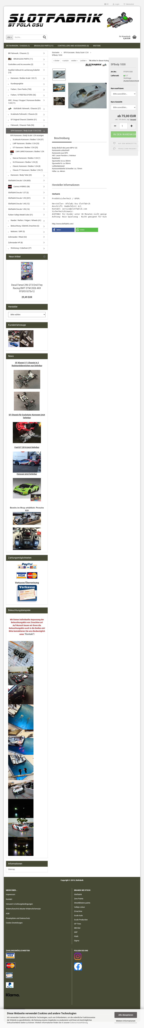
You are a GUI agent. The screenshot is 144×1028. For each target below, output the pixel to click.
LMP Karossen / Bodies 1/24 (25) (25, 143)
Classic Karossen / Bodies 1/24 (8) (26, 166)
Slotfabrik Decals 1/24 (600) (19, 180)
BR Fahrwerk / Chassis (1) (18, 46)
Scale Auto (78, 915)
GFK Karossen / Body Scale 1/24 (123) (25, 131)
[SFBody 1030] (87, 94)
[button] (106, 4)
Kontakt (9, 899)
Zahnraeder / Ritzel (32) (17, 237)
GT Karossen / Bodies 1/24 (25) (25, 147)
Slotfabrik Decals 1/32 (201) (19, 198)
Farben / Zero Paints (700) (21, 89)
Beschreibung (61, 138)
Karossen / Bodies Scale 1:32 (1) (23, 78)
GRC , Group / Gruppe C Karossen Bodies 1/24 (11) (24, 101)
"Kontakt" (29, 634)
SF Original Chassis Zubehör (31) (23, 119)
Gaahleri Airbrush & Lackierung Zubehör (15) (24, 71)
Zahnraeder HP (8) (15, 242)
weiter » (74, 61)
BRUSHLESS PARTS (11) (43, 46)
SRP (75, 932)
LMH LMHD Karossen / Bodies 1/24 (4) (27, 152)
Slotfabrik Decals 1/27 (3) (18, 193)
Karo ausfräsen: (117, 88)
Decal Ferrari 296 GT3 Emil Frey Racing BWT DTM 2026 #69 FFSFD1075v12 (27, 288)
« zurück (65, 61)
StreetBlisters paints (82, 903)
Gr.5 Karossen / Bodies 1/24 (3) (25, 162)
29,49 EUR (27, 297)
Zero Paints (78, 899)
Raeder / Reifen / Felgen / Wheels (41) (25, 220)
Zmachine (78, 911)
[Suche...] (44, 37)
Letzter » (83, 61)
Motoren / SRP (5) (17, 231)
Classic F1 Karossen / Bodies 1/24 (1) (27, 170)
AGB (7, 913)
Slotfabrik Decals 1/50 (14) (19, 209)
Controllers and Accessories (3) (73, 46)
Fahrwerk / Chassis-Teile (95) (22, 125)
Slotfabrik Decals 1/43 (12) (19, 204)
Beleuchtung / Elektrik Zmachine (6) (24, 226)
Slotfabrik (78, 894)
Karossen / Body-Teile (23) (21, 175)
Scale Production (81, 920)
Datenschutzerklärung (79, 1023)
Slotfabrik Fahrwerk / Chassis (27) (27, 108)
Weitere (97, 46)
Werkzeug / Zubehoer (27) (21, 248)
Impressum (10, 894)
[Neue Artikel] (44, 256)
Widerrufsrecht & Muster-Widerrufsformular (23, 909)
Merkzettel (129, 4)
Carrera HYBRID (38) (21, 186)
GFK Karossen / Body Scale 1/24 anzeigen (27, 135)
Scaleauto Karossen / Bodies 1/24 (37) (28, 139)
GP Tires (77, 924)
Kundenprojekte (16, 84)
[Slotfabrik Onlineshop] (72, 19)
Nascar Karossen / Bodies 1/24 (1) (26, 158)
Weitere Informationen (125, 1021)
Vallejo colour (79, 907)
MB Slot (77, 928)
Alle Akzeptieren (125, 1015)
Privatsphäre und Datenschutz (18, 918)
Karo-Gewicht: (116, 102)
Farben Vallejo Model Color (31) (20, 215)
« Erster (56, 61)
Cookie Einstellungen (14, 923)
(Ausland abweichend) (131, 81)
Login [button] (116, 4)
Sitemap (11, 869)
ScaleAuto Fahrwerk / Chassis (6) (23, 114)
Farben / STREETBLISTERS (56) (23, 95)
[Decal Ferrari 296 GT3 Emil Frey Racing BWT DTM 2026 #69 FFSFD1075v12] (27, 271)
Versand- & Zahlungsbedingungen (19, 904)
